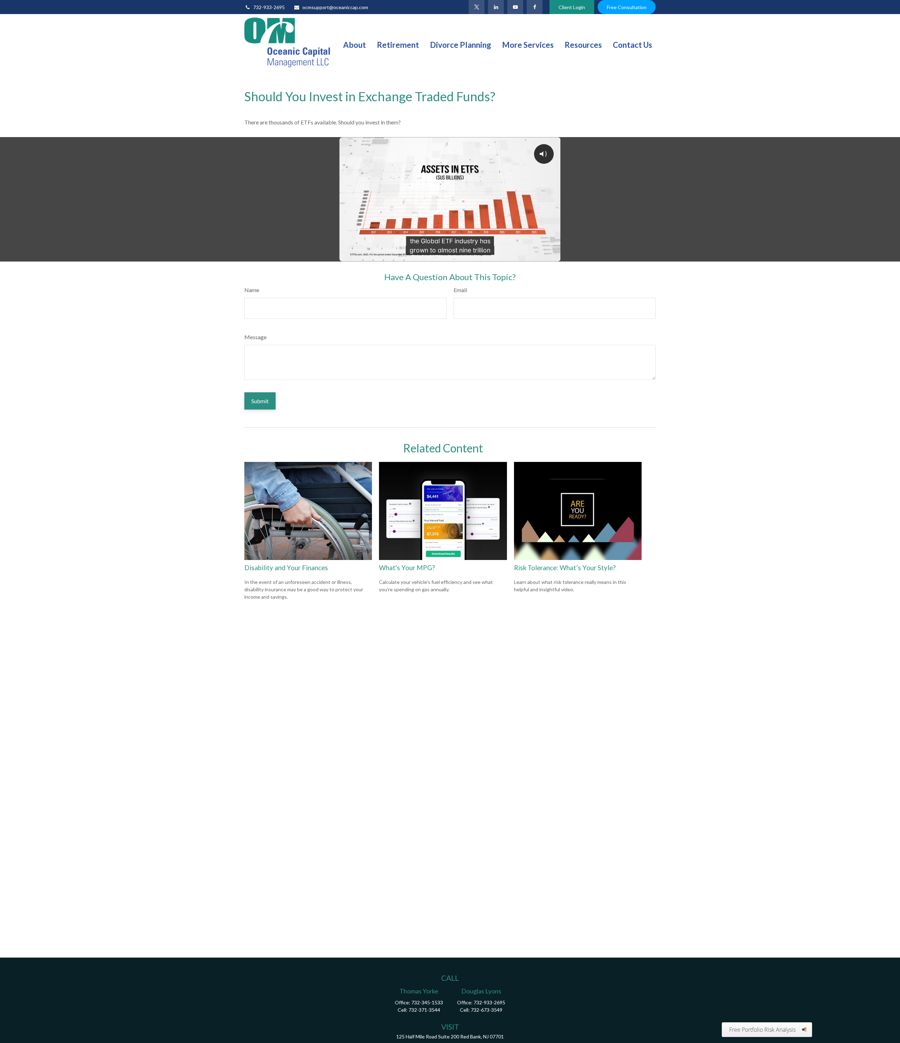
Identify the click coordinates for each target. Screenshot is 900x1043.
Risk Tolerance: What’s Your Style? (565, 568)
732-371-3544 (424, 1010)
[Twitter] (476, 7)
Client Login (572, 7)
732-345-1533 (427, 1002)
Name (251, 289)
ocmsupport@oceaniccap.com (335, 7)
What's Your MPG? (407, 568)
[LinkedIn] (496, 7)
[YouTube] (515, 7)
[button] (354, 44)
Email (460, 289)
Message (255, 337)
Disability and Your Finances (286, 568)
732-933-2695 (269, 7)
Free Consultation (627, 7)
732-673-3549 (486, 1010)
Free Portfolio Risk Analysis (762, 1030)
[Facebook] (534, 7)
